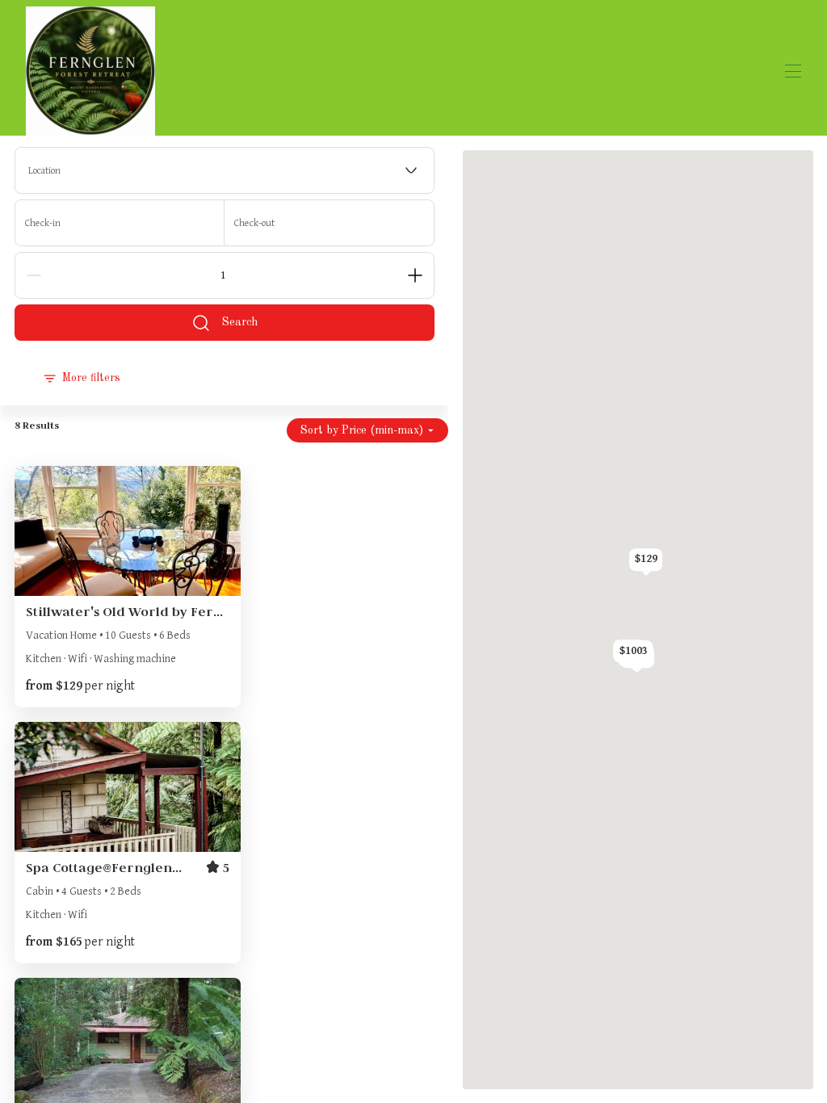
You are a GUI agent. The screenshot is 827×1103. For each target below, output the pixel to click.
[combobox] (224, 170)
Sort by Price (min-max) (361, 430)
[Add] (415, 275)
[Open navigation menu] (793, 71)
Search (240, 322)
